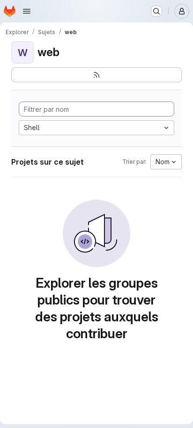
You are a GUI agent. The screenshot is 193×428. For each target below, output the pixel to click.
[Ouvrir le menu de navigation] (26, 11)
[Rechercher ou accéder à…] (156, 11)
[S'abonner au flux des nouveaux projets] (96, 74)
